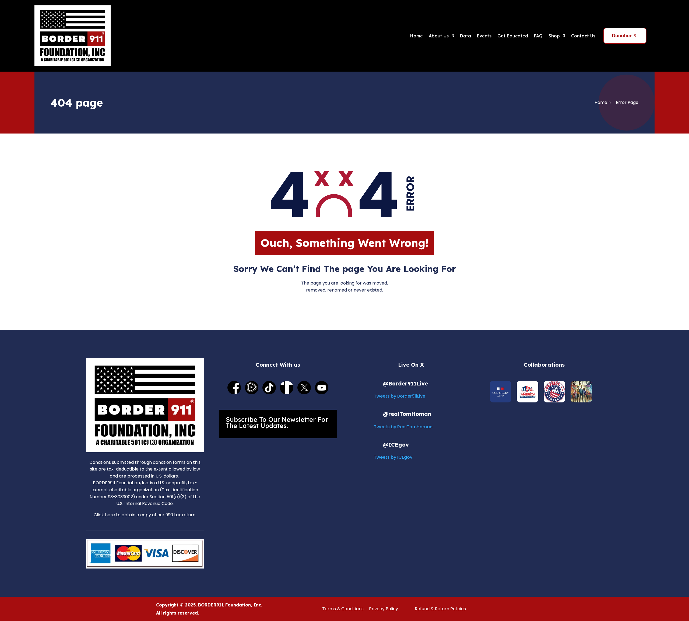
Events (484, 35)
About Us (439, 35)
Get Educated (512, 35)
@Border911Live (405, 383)
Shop (554, 35)
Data (465, 35)
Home (416, 35)
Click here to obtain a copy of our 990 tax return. (145, 515)
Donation (622, 35)
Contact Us (583, 35)
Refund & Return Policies (440, 609)
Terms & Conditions (343, 609)
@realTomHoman (407, 414)
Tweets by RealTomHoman (403, 427)
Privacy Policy (383, 609)
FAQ (538, 35)
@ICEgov (396, 444)
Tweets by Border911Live (399, 396)
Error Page (627, 102)
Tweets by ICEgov (393, 457)
